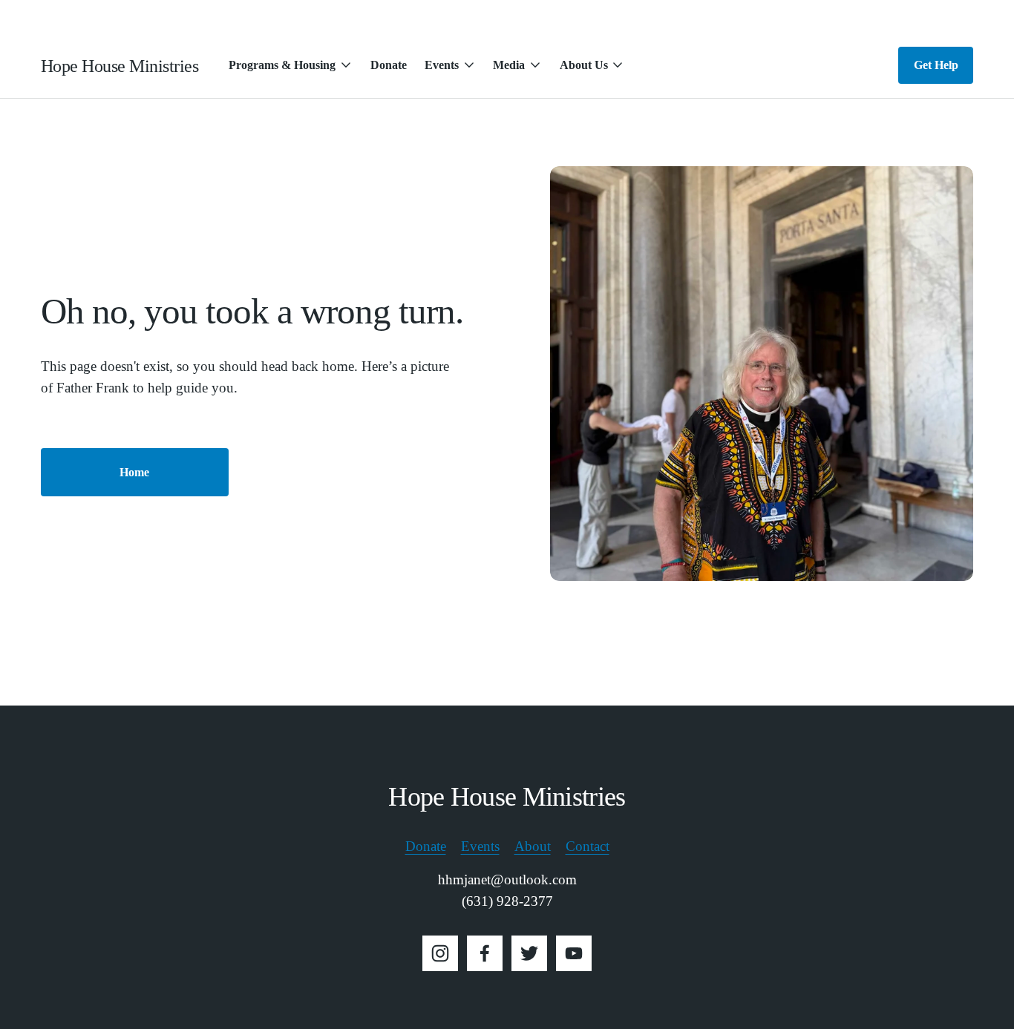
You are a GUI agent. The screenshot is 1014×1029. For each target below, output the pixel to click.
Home (134, 472)
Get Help (936, 65)
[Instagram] (440, 953)
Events (480, 846)
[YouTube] (574, 953)
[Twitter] (529, 953)
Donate (388, 65)
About (532, 846)
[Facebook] (485, 953)
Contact (587, 846)
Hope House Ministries (120, 66)
